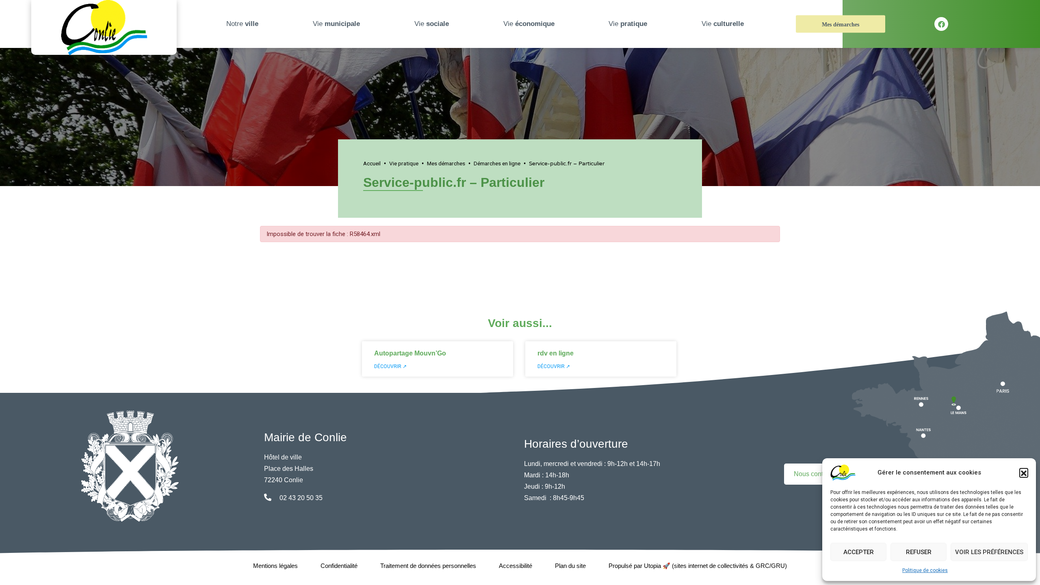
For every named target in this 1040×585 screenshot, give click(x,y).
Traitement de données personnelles (428, 565)
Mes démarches (840, 25)
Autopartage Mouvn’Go (410, 353)
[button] (1024, 472)
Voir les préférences (989, 552)
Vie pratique (403, 163)
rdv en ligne (555, 353)
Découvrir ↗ (390, 366)
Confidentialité (339, 565)
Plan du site (570, 565)
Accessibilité (515, 565)
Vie (336, 24)
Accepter (858, 552)
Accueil (372, 163)
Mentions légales (275, 565)
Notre (242, 24)
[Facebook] (941, 24)
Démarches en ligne (497, 163)
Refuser (919, 552)
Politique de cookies (925, 570)
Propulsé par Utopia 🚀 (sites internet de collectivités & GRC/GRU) (698, 565)
